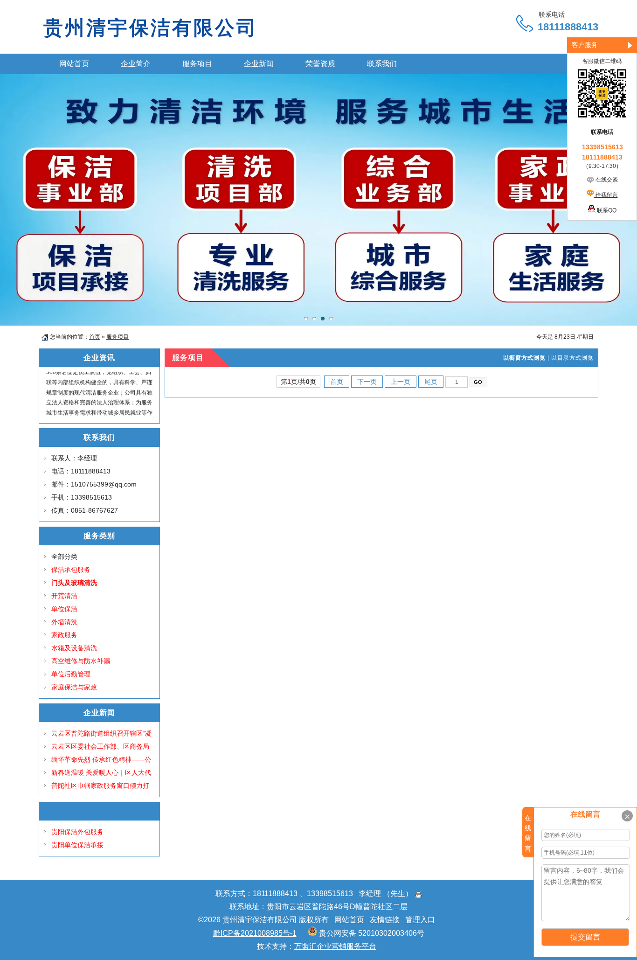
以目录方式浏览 (572, 358)
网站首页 (349, 920)
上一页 (400, 381)
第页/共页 (298, 381)
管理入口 (420, 920)
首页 (94, 337)
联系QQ (605, 210)
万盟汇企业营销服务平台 (335, 946)
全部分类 (64, 556)
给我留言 (606, 195)
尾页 (430, 381)
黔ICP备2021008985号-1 (255, 933)
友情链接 (385, 920)
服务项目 (117, 337)
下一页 (367, 381)
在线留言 (528, 833)
